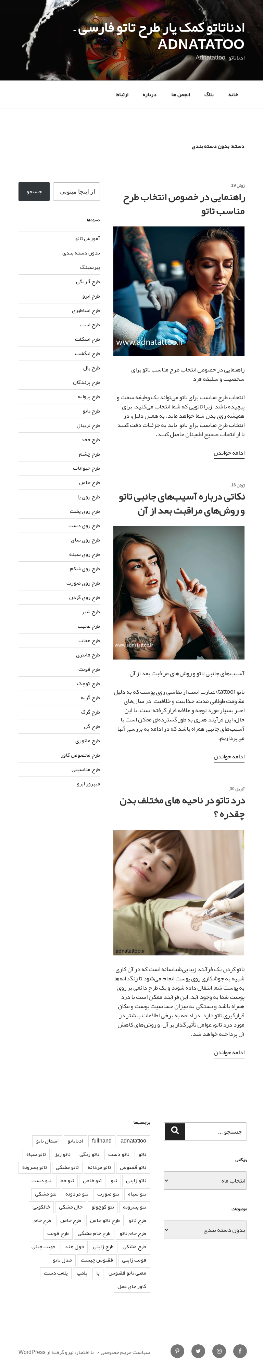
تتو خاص (92, 1180)
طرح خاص (89, 482)
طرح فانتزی (88, 654)
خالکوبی (41, 1206)
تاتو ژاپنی (136, 1180)
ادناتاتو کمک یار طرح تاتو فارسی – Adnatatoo (159, 35)
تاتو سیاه (36, 1154)
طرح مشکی (134, 1246)
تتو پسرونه (134, 1206)
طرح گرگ (90, 711)
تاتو (142, 1154)
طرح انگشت (87, 353)
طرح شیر (91, 611)
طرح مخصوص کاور (80, 754)
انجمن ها (180, 94)
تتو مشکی (46, 1193)
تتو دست (41, 1180)
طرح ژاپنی (103, 1246)
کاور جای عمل (131, 1286)
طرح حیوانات (86, 467)
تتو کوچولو (102, 1206)
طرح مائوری (87, 740)
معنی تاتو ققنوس (127, 1272)
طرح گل (92, 726)
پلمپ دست (56, 1272)
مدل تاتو (62, 1259)
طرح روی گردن (84, 597)
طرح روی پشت (85, 511)
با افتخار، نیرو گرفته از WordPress (56, 1352)
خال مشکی (71, 1206)
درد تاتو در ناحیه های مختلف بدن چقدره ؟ (182, 807)
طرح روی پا (88, 496)
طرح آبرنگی (88, 281)
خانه (233, 94)
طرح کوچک (88, 683)
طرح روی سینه (84, 554)
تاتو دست (118, 1154)
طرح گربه (90, 697)
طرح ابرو (91, 295)
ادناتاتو (75, 1140)
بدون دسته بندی (81, 252)
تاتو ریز (63, 1154)
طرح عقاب (89, 640)
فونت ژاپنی (134, 1259)
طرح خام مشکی (94, 1233)
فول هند (74, 1246)
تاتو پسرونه (34, 1167)
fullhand (102, 1140)
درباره (149, 94)
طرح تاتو (91, 410)
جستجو (34, 191)
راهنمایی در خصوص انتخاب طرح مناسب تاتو (184, 203)
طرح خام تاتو (133, 1233)
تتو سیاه (137, 1193)
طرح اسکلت (87, 339)
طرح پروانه (89, 396)
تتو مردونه (76, 1193)
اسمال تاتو (47, 1140)
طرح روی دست (84, 525)
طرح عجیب (89, 626)
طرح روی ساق (85, 539)
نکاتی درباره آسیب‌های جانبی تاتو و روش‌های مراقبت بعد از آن (182, 503)
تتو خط (67, 1180)
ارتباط (122, 94)
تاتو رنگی (89, 1154)
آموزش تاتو (87, 238)
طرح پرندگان (86, 382)
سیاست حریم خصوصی (125, 1352)
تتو (114, 1180)
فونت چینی (43, 1246)
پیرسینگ (90, 267)
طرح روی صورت (83, 582)
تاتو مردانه (99, 1167)
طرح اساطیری (86, 310)
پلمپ (82, 1272)
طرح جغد (90, 439)
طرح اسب (90, 324)
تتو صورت (108, 1193)
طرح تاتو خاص (105, 1220)
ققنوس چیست (97, 1259)
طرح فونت (89, 669)
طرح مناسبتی (86, 769)
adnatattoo (133, 1140)
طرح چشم (89, 453)
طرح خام (42, 1220)
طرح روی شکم (85, 568)
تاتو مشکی (67, 1167)
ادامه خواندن (229, 452)
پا (98, 1272)
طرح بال (91, 367)
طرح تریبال (88, 425)
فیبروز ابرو (88, 783)
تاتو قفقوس (133, 1167)
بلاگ (209, 94)
